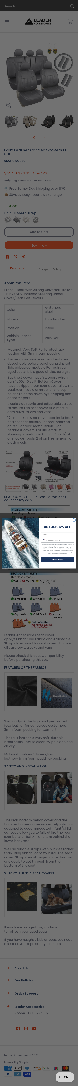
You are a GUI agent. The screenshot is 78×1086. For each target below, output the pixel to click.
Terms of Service (63, 553)
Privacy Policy (55, 553)
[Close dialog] (73, 520)
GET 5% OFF (57, 559)
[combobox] (44, 540)
